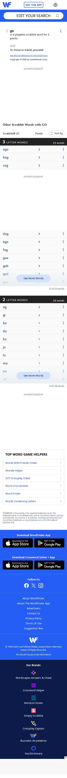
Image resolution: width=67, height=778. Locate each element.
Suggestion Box (33, 628)
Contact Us (33, 613)
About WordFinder (33, 598)
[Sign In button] (55, 5)
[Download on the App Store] (18, 543)
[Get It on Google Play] (49, 543)
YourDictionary (33, 753)
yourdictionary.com (54, 518)
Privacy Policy (33, 618)
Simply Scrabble (33, 715)
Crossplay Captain (33, 728)
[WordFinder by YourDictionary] (7, 4)
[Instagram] (41, 586)
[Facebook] (26, 586)
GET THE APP (33, 5)
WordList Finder (33, 703)
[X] (33, 586)
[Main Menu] (63, 5)
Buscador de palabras (33, 740)
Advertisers (33, 608)
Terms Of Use (34, 623)
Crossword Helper (33, 690)
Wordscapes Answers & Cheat (33, 677)
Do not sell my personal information (33, 654)
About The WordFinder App (33, 603)
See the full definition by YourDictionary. (29, 55)
